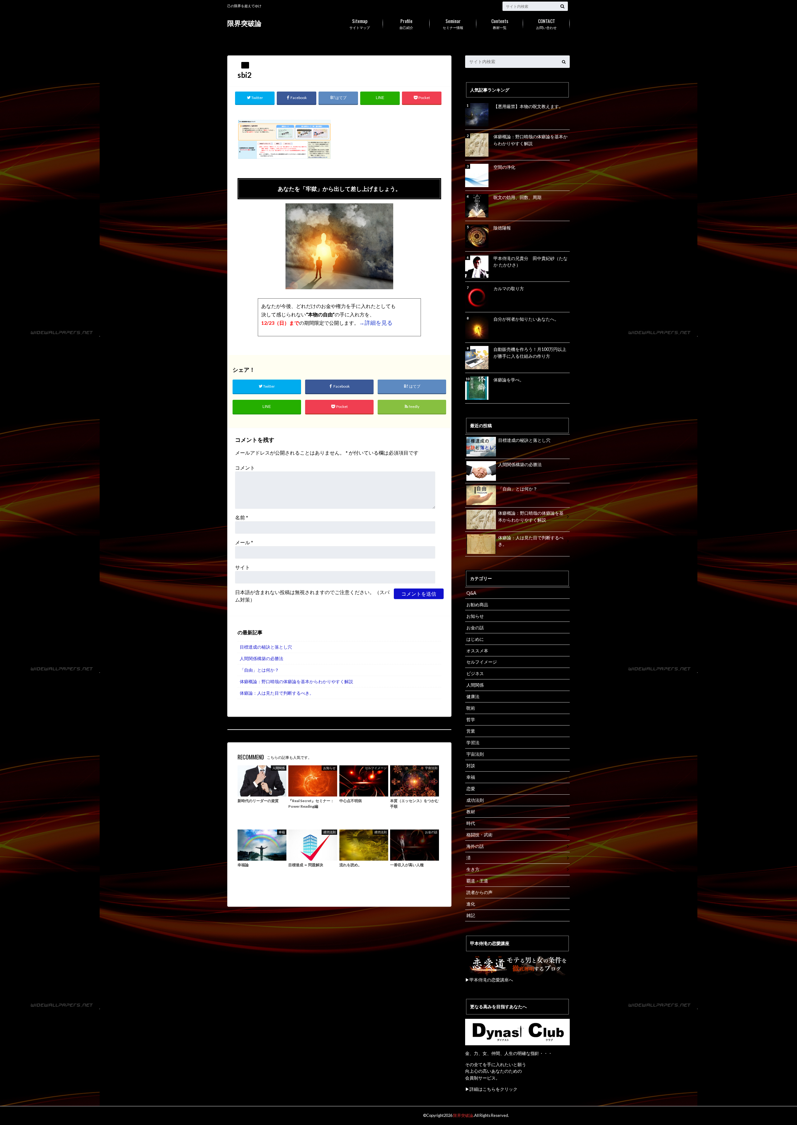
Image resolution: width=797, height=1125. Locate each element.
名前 (241, 517)
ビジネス (475, 673)
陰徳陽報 (502, 227)
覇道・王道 (477, 880)
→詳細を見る (376, 322)
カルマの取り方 (508, 288)
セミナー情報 (453, 23)
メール (244, 542)
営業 (470, 731)
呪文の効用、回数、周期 (517, 197)
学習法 (472, 742)
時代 (470, 823)
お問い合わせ (546, 23)
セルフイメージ (481, 661)
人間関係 (475, 685)
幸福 (470, 777)
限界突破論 (244, 23)
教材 (470, 811)
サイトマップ (359, 23)
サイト (242, 567)
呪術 (470, 708)
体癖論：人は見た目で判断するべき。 (277, 693)
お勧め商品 (477, 604)
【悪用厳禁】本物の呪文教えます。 (528, 106)
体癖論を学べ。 (508, 379)
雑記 (470, 915)
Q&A (471, 593)
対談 (470, 765)
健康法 (472, 696)
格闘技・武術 (479, 834)
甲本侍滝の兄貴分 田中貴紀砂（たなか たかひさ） (530, 262)
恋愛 (470, 788)
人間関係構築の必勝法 (261, 658)
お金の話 (475, 627)
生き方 (472, 869)
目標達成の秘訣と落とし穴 (266, 647)
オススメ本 (477, 650)
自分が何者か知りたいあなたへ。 (526, 319)
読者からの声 (479, 892)
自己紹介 (406, 23)
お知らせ (475, 616)
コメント (245, 467)
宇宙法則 (475, 754)
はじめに (475, 639)
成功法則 (475, 800)
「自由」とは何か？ (259, 670)
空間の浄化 (504, 167)
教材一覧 (499, 23)
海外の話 (475, 846)
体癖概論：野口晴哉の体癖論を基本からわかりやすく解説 (296, 681)
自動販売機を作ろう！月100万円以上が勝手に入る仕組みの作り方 (529, 353)
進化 (470, 903)
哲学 (470, 719)
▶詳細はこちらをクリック (491, 1089)
